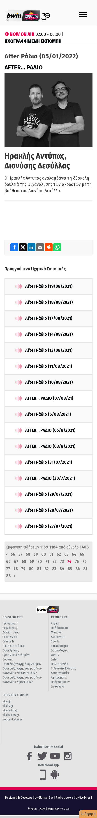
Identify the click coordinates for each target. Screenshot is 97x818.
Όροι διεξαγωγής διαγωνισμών (21, 664)
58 (28, 554)
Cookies (7, 659)
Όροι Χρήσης (10, 650)
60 (43, 554)
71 (47, 561)
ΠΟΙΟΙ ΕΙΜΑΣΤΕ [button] (12, 617)
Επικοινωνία (9, 637)
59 (36, 554)
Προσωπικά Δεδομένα (16, 655)
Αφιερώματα (59, 677)
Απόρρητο (88, 814)
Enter (54, 659)
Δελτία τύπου (10, 632)
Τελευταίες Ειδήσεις (63, 668)
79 (23, 568)
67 (16, 561)
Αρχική (55, 623)
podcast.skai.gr (12, 719)
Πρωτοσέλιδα (59, 664)
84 (62, 568)
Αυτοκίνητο (58, 637)
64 (74, 554)
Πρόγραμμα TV (60, 682)
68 (24, 561)
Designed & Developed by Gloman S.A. (29, 798)
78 (16, 568)
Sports (55, 641)
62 (59, 554)
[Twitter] (23, 247)
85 (70, 568)
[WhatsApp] (57, 247)
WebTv (55, 655)
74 (69, 561)
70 (39, 561)
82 (46, 568)
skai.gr (6, 701)
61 (51, 554)
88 (8, 575)
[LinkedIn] (32, 247)
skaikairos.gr (10, 715)
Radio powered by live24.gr (73, 798)
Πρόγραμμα (9, 623)
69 (32, 561)
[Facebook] (14, 247)
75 (77, 561)
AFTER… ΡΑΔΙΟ (24, 67)
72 (55, 561)
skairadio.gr (10, 710)
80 (31, 568)
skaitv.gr (7, 706)
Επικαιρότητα (59, 646)
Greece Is (8, 641)
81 (39, 568)
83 (54, 568)
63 (66, 554)
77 (8, 568)
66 (8, 561)
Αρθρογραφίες (60, 673)
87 (85, 568)
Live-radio (57, 686)
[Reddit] (49, 247)
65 (82, 554)
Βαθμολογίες (59, 650)
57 (20, 554)
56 (13, 554)
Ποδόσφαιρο (59, 628)
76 (84, 561)
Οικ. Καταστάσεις (13, 646)
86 (77, 568)
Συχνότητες (9, 628)
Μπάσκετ (57, 632)
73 (62, 561)
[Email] (40, 247)
